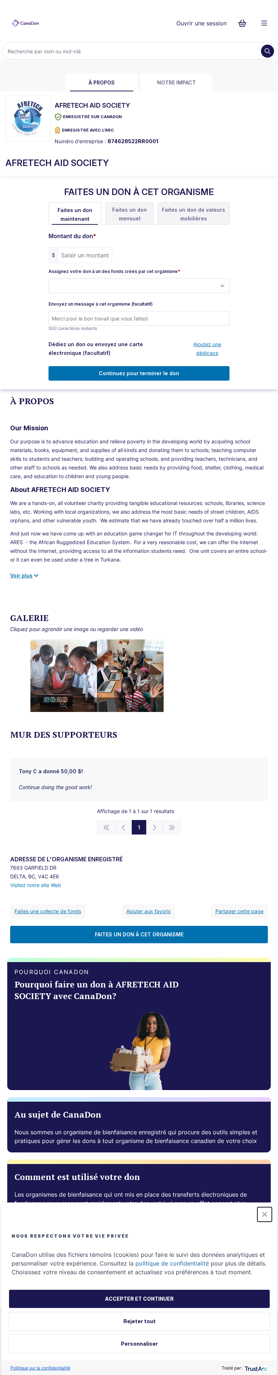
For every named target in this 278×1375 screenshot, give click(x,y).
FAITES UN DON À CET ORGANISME (139, 934)
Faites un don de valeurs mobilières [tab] (193, 214)
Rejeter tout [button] (139, 1321)
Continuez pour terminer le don (139, 373)
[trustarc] (255, 1368)
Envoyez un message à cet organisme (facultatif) (101, 304)
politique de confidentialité (172, 1263)
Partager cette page (239, 911)
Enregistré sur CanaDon (92, 116)
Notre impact (176, 82)
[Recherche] (267, 51)
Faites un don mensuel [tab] (129, 214)
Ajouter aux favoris (148, 911)
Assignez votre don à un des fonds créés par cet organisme (114, 271)
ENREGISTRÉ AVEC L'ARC (88, 130)
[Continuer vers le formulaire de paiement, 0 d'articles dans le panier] (244, 23)
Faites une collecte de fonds (47, 911)
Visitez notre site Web (35, 885)
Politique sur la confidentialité (40, 1368)
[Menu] (264, 23)
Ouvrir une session (201, 23)
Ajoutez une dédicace (207, 348)
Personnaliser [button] (139, 1344)
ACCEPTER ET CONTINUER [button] (139, 1299)
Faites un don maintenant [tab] (75, 214)
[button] (264, 1214)
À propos (102, 82)
